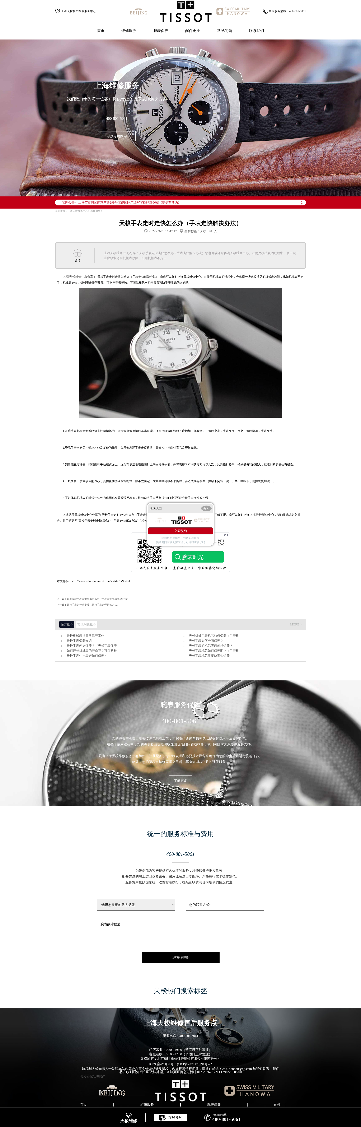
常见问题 (224, 31)
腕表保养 (160, 31)
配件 (277, 1104)
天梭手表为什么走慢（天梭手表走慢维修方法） (93, 604)
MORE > (296, 624)
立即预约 (180, 531)
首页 (100, 31)
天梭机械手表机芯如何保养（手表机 (214, 635)
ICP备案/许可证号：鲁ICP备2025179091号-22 (180, 1064)
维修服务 (128, 31)
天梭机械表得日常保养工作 (85, 635)
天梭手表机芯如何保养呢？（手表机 (214, 650)
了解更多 (180, 780)
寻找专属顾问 (117, 136)
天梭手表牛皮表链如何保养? (86, 655)
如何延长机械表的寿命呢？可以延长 (92, 650)
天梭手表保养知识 (79, 640)
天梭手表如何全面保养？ (206, 640)
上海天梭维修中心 (78, 211)
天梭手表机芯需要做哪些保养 (209, 655)
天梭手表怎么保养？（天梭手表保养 (92, 645)
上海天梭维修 (72, 276)
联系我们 (256, 31)
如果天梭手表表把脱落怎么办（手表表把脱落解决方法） (98, 598)
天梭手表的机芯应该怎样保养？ (211, 645)
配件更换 (192, 31)
